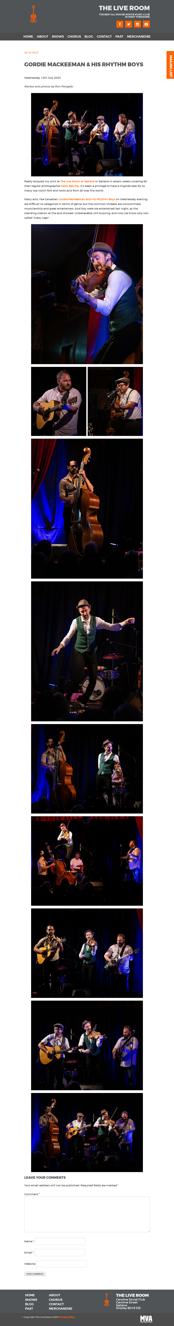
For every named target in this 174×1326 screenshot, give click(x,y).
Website (29, 1263)
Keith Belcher (70, 186)
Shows (58, 36)
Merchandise (139, 36)
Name (29, 1241)
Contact (104, 36)
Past (119, 36)
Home (28, 36)
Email (29, 1252)
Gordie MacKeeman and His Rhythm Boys (86, 199)
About (42, 36)
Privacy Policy (67, 1317)
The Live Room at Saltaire (77, 181)
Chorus (74, 36)
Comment (32, 1194)
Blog (88, 36)
